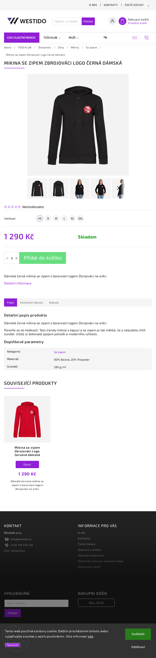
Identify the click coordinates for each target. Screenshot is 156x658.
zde (90, 636)
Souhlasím (138, 634)
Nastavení (13, 645)
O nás (93, 5)
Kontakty (111, 5)
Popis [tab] (10, 302)
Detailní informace (17, 283)
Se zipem (60, 352)
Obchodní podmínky (91, 555)
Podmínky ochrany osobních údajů (101, 561)
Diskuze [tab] (54, 302)
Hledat (88, 21)
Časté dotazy (134, 5)
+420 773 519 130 (21, 545)
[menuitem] (21, 38)
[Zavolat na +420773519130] (147, 38)
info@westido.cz (21, 539)
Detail (27, 464)
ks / (96, 603)
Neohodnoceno (33, 207)
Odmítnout (138, 647)
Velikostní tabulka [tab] (31, 302)
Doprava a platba (89, 549)
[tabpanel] (27, 447)
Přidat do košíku (43, 258)
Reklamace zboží (89, 566)
